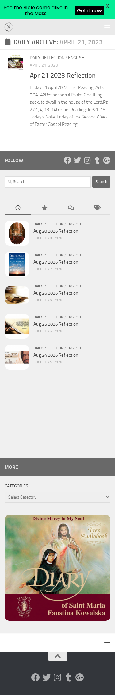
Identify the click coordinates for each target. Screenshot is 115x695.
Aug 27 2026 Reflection (55, 262)
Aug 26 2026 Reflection (55, 293)
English (76, 57)
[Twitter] (77, 160)
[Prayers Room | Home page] (10, 27)
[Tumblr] (97, 160)
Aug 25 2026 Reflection (55, 324)
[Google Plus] (106, 160)
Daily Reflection (47, 57)
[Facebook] (67, 160)
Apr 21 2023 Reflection (63, 76)
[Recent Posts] (18, 208)
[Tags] (97, 208)
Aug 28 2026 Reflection (55, 231)
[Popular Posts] (44, 208)
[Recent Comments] (71, 208)
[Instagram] (87, 160)
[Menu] (107, 27)
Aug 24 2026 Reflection (55, 355)
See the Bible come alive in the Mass (36, 10)
